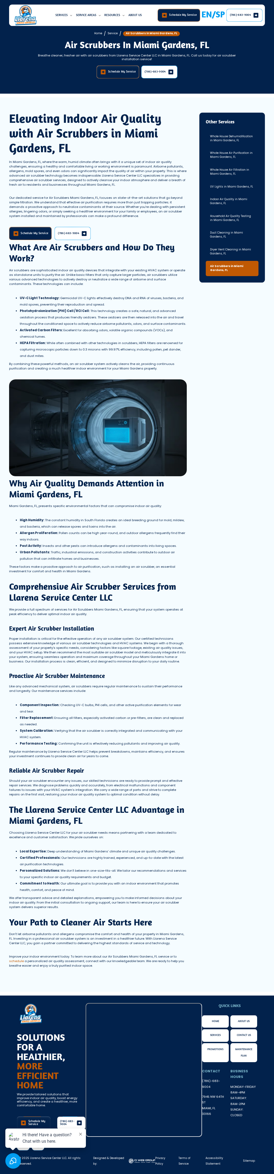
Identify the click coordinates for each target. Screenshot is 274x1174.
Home (98, 33)
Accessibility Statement (214, 1160)
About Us (135, 15)
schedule (17, 961)
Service (113, 33)
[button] (64, 15)
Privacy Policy (160, 1160)
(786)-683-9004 (211, 1084)
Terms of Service (184, 1160)
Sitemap (249, 1160)
